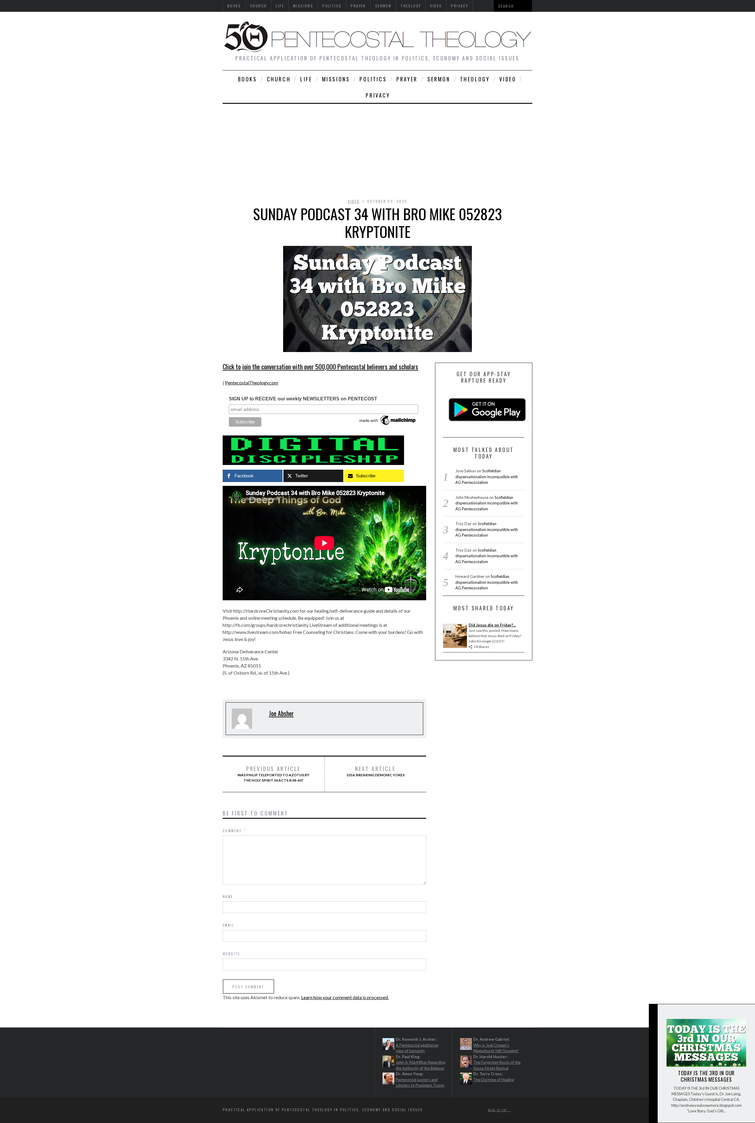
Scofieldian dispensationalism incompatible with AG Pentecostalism (486, 476)
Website (231, 953)
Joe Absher (281, 713)
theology (475, 79)
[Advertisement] (377, 148)
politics (373, 79)
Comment (234, 830)
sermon (438, 79)
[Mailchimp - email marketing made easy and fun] (387, 424)
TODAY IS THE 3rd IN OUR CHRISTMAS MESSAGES (706, 1076)
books (247, 79)
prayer (407, 79)
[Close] (653, 1013)
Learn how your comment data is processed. (345, 997)
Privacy (378, 95)
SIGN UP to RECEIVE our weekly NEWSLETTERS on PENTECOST (303, 398)
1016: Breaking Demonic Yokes (375, 771)
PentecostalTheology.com (251, 382)
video (507, 79)
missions (336, 79)
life (306, 79)
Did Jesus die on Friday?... (492, 625)
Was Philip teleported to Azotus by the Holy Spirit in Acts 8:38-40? (273, 773)
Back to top (498, 1110)
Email (228, 925)
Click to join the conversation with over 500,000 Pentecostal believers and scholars (320, 366)
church (279, 79)
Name (228, 896)
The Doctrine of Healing (493, 1079)
